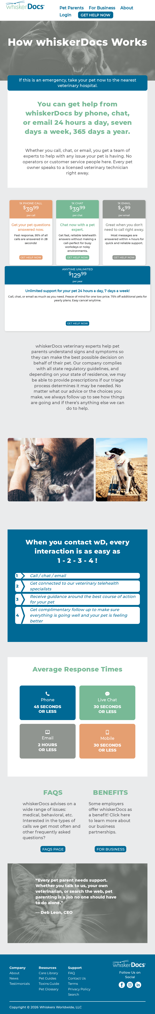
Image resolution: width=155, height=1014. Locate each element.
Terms (73, 984)
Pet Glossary (48, 989)
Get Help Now (95, 15)
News (13, 978)
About (126, 7)
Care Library (48, 973)
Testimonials (19, 984)
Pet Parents (72, 7)
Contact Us (77, 978)
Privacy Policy (79, 989)
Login (65, 14)
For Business (102, 7)
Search (73, 994)
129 (78, 275)
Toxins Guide (49, 984)
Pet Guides (47, 978)
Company (17, 968)
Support (75, 968)
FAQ (71, 973)
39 (31, 209)
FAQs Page (53, 849)
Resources (47, 968)
